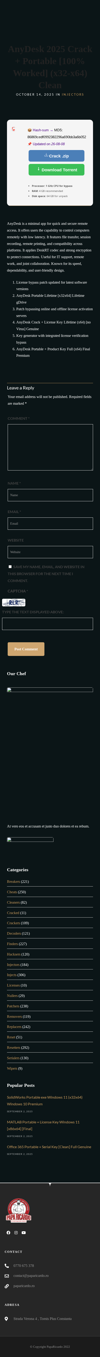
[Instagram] (16, 1232)
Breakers (13, 882)
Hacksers (13, 954)
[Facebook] (8, 1232)
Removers (14, 1017)
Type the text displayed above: (33, 612)
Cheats (12, 892)
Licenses (13, 985)
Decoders (14, 933)
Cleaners (13, 902)
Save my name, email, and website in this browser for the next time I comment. (46, 573)
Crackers (13, 923)
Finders (12, 944)
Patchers (13, 1006)
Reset (11, 1037)
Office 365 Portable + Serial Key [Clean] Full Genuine (49, 1146)
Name (14, 483)
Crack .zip (59, 156)
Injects (12, 975)
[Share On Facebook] (11, 1347)
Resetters (13, 1048)
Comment (19, 418)
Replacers (14, 1027)
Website (16, 540)
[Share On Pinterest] (25, 1347)
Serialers (13, 1058)
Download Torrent (58, 170)
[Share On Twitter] (18, 1347)
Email (14, 511)
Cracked (13, 913)
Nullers (12, 996)
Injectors (73, 94)
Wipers (12, 1068)
